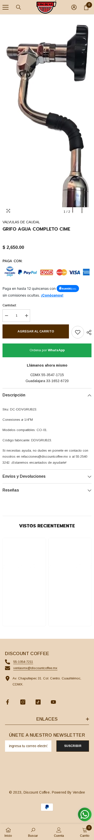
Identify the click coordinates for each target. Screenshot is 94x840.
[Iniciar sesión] (74, 7)
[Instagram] (23, 702)
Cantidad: (10, 305)
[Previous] (77, 211)
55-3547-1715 (52, 375)
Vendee (79, 792)
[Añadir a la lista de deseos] (77, 332)
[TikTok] (38, 702)
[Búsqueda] (19, 7)
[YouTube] (53, 702)
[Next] (86, 211)
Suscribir (72, 746)
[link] (24, 608)
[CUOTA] (87, 332)
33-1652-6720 (57, 381)
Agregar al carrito (36, 331)
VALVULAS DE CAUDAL (21, 222)
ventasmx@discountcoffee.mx (35, 668)
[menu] (6, 7)
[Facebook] (7, 702)
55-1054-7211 (23, 662)
